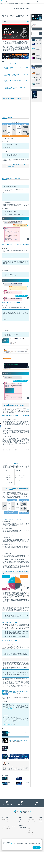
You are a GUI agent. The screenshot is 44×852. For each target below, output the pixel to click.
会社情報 (30, 817)
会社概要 (29, 823)
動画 (18, 823)
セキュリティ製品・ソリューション (8, 823)
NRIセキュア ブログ (5, 3)
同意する (36, 847)
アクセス (29, 830)
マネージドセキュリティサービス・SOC (9, 826)
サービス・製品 (5, 817)
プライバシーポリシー (10, 843)
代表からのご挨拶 (31, 821)
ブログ (19, 821)
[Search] (40, 33)
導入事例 (19, 817)
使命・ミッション (31, 819)
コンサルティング (5, 819)
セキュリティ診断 (5, 821)
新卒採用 (40, 819)
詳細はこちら (10, 708)
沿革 (29, 828)
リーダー (29, 826)
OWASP (28, 409)
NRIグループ (30, 832)
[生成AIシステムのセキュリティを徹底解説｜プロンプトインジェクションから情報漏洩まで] (0, 428)
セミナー (19, 819)
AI (28, 21)
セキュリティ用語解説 (22, 827)
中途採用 (40, 821)
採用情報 (40, 817)
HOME (1, 3)
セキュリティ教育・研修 (6, 828)
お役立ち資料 (20, 825)
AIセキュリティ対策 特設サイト (7, 724)
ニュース (19, 829)
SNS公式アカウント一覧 (32, 837)
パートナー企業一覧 (31, 834)
